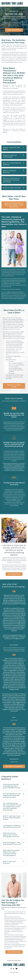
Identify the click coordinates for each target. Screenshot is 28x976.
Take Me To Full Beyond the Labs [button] (14, 385)
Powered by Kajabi (14, 972)
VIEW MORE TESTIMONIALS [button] (14, 766)
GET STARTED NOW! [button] (14, 952)
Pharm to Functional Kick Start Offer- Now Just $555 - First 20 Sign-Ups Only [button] (14, 205)
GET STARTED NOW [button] (14, 574)
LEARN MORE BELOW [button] (14, 30)
